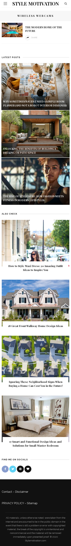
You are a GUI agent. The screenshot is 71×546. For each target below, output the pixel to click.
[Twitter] (12, 469)
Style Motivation (35, 3)
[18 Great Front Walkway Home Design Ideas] (35, 303)
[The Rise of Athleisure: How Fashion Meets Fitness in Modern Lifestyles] (35, 181)
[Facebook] (5, 469)
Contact (7, 491)
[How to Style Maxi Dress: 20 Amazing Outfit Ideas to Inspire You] (35, 243)
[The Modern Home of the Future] (12, 29)
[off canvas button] (5, 3)
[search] (65, 3)
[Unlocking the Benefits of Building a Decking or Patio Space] (35, 133)
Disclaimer (21, 491)
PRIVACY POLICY (13, 503)
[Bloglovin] (27, 469)
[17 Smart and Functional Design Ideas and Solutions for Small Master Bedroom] (35, 418)
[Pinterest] (20, 469)
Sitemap (32, 503)
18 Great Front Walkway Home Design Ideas (35, 326)
